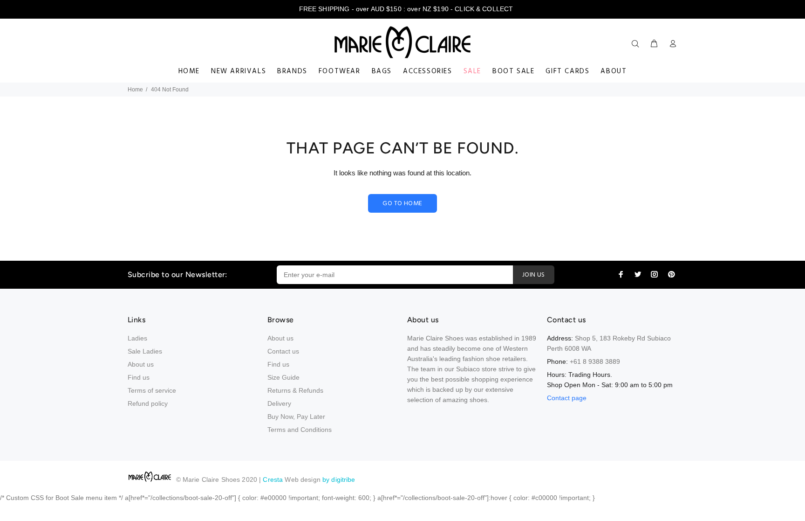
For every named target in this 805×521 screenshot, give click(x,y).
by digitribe (338, 479)
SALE (472, 71)
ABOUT (613, 71)
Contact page (567, 398)
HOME (189, 71)
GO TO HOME (402, 203)
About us (141, 364)
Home (135, 89)
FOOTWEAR (340, 71)
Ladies (137, 338)
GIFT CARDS (567, 71)
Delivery (279, 403)
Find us (139, 377)
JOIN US (533, 275)
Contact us (283, 351)
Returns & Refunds (295, 390)
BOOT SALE (513, 71)
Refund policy (148, 403)
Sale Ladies (145, 351)
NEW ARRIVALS (238, 71)
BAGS (382, 71)
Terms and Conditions (299, 429)
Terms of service (152, 390)
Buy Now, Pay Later (296, 416)
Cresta (274, 479)
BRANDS (292, 71)
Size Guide (283, 377)
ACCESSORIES (427, 71)
